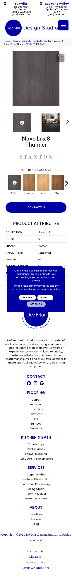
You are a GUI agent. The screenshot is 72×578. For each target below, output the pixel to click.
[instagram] (35, 383)
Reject (45, 297)
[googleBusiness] (42, 383)
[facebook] (29, 383)
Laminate (26, 40)
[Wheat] (43, 182)
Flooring (16, 40)
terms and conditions (24, 289)
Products (37, 40)
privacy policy (41, 285)
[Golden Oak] (29, 182)
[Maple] (58, 182)
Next (66, 121)
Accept (27, 297)
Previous (5, 121)
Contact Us (36, 207)
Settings (36, 304)
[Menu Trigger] (63, 25)
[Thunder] (14, 182)
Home (7, 40)
